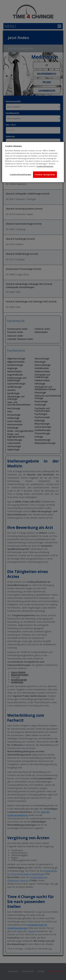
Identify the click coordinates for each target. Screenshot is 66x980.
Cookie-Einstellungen (20, 174)
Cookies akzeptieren (45, 175)
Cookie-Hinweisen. (45, 166)
